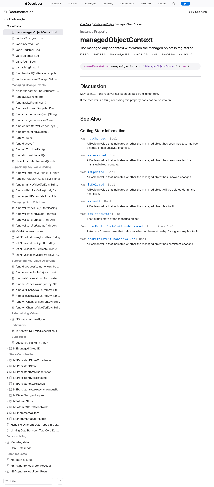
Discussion (93, 86)
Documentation (21, 12)
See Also (90, 119)
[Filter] (30, 481)
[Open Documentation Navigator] (5, 11)
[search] (28, 481)
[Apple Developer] (34, 3)
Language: (194, 11)
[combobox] (30, 481)
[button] (173, 3)
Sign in (185, 4)
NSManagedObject (103, 24)
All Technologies (16, 19)
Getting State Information (102, 130)
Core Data (85, 24)
